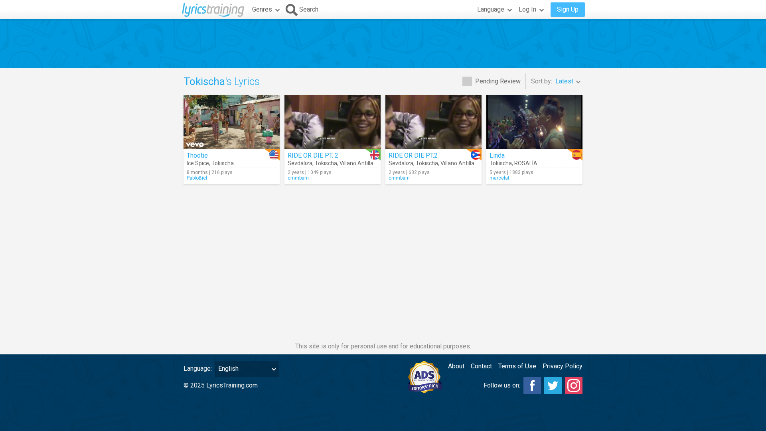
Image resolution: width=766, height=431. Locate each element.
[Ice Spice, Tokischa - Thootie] (232, 122)
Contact (481, 366)
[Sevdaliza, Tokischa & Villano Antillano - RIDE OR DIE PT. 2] (332, 122)
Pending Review (498, 81)
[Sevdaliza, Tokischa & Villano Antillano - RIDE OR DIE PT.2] (433, 122)
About (456, 366)
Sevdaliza (300, 163)
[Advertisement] (383, 43)
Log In (527, 9)
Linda (497, 155)
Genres (262, 9)
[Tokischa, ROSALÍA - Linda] (534, 122)
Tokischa (222, 163)
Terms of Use (517, 366)
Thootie (197, 155)
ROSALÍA (525, 163)
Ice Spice (198, 163)
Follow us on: (502, 385)
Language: (198, 368)
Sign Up (567, 9)
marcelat (499, 178)
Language (490, 9)
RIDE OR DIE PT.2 (413, 155)
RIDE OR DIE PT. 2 (313, 155)
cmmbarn (298, 178)
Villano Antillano (360, 163)
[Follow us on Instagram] (573, 385)
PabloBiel (197, 178)
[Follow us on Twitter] (553, 385)
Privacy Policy (562, 366)
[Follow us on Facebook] (532, 385)
